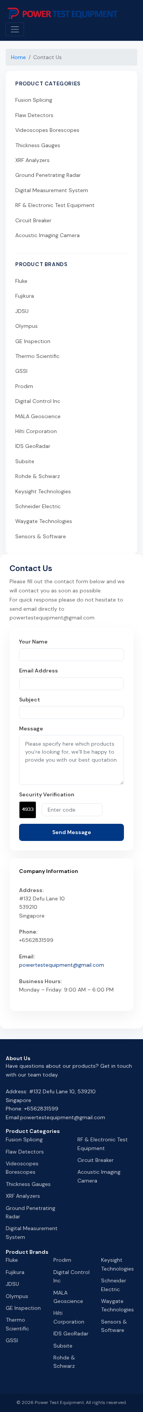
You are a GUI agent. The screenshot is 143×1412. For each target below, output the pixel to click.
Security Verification (46, 794)
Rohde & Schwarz (37, 476)
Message (31, 728)
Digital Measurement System (51, 190)
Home (18, 57)
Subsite (24, 461)
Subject (29, 699)
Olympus (26, 326)
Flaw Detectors (34, 115)
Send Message (71, 832)
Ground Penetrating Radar (48, 175)
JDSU (22, 311)
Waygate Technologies (43, 521)
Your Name (33, 641)
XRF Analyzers (32, 160)
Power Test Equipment (59, 1402)
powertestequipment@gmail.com (61, 964)
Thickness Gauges (37, 145)
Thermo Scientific (37, 356)
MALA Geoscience (38, 416)
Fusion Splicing (33, 99)
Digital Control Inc (37, 401)
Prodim (24, 386)
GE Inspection (32, 341)
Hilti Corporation (36, 431)
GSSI (21, 370)
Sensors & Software (40, 536)
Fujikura (24, 295)
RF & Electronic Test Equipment (55, 205)
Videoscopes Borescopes (47, 130)
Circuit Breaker (33, 220)
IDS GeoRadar (32, 446)
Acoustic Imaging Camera (47, 235)
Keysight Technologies (43, 491)
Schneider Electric (38, 506)
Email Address (38, 670)
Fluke (21, 281)
